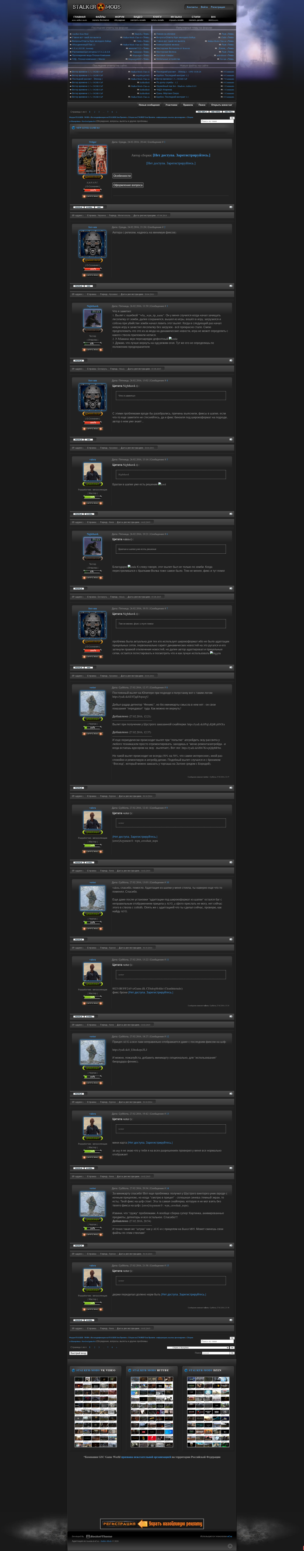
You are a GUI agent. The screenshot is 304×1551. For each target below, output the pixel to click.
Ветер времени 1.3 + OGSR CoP (87, 71)
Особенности (122, 175)
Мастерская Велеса (166, 51)
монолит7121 (135, 48)
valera (92, 459)
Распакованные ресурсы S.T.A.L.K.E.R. (91, 51)
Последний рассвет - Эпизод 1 (87, 78)
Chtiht (139, 41)
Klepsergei (137, 55)
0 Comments (229, 71)
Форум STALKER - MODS (79, 117)
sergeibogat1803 (143, 75)
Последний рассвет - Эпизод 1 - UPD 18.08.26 (178, 71)
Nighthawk (93, 306)
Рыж (224, 33)
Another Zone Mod (80, 33)
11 (167, 959)
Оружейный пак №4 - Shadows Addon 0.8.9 (176, 86)
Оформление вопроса (127, 185)
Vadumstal (137, 51)
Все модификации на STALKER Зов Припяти (109, 117)
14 (167, 1188)
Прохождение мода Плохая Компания (91, 55)
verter (93, 687)
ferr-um (223, 59)
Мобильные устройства (168, 59)
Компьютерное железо (167, 44)
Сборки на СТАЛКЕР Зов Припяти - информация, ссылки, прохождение (156, 117)
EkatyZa (138, 33)
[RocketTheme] (99, 1536)
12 (167, 1036)
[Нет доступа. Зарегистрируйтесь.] (181, 155)
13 (167, 1113)
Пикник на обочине (165, 33)
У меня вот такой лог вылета (86, 37)
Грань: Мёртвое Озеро (167, 93)
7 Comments (229, 78)
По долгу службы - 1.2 (167, 82)
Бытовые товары (164, 55)
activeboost (221, 55)
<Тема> (146, 33)
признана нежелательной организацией (146, 1457)
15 (167, 1265)
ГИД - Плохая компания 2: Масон (88, 59)
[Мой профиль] (92, 172)
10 (167, 882)
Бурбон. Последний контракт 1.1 (172, 96)
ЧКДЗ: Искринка (164, 89)
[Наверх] (230, 1546)
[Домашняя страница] (99, 206)
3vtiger (92, 142)
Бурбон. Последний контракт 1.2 (172, 75)
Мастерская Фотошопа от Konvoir (173, 48)
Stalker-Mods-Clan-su (132, 37)
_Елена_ (222, 48)
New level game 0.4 (88, 121)
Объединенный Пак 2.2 (83, 44)
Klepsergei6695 (135, 59)
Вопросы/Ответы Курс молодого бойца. (92, 41)
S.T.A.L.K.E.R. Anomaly (82, 48)
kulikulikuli (145, 82)
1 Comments (229, 86)
